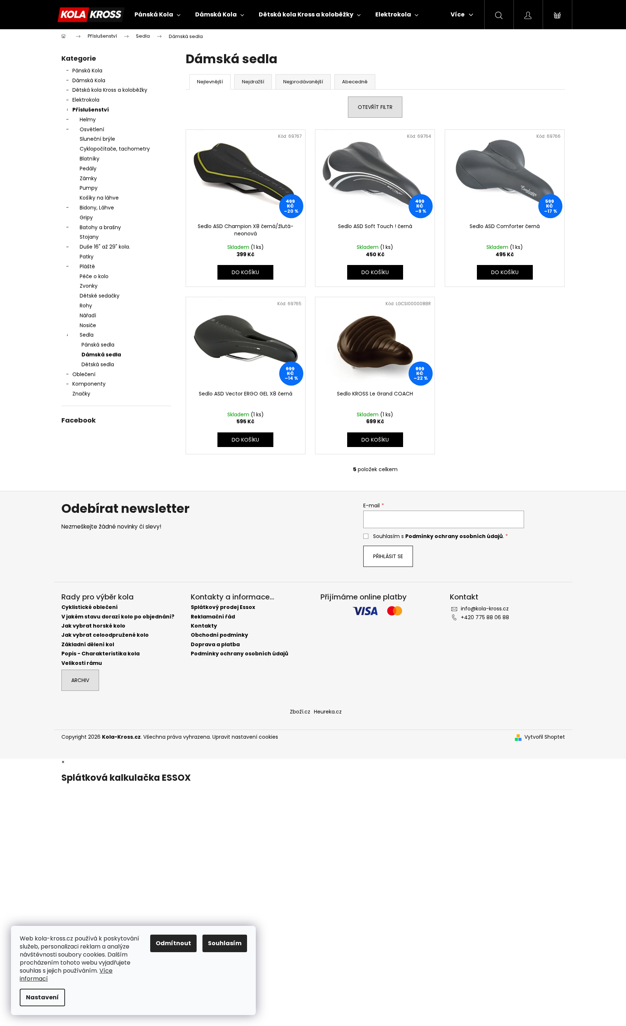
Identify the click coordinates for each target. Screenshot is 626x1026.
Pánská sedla (97, 344)
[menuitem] (157, 14)
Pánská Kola (87, 70)
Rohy (86, 305)
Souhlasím (225, 943)
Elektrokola (85, 99)
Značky (81, 393)
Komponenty (89, 383)
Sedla (87, 334)
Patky (87, 256)
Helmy (88, 119)
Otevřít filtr (375, 107)
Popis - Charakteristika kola (100, 653)
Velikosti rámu (81, 663)
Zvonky (89, 285)
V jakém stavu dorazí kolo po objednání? (117, 617)
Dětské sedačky (99, 295)
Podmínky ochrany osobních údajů (454, 536)
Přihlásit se (388, 556)
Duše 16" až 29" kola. (105, 246)
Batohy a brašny (100, 227)
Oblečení (83, 374)
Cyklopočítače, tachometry (115, 148)
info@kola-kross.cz (485, 608)
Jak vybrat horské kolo (93, 626)
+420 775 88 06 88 (485, 617)
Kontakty (204, 626)
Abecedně (355, 81)
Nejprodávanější (303, 81)
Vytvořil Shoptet (544, 737)
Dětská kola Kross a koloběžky (109, 90)
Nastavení (42, 997)
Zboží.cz (300, 711)
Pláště (87, 266)
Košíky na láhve (99, 197)
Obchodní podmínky (219, 635)
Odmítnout (173, 943)
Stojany (89, 237)
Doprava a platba (215, 644)
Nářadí (88, 315)
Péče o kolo (94, 276)
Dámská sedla (101, 354)
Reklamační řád (213, 617)
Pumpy (89, 188)
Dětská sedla (97, 364)
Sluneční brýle (97, 139)
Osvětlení (92, 129)
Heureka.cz (328, 711)
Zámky (88, 178)
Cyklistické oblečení (89, 607)
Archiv (80, 680)
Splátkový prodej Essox (223, 607)
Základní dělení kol (87, 644)
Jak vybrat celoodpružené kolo (105, 635)
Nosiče (88, 325)
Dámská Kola (88, 80)
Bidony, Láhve (97, 207)
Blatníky (89, 158)
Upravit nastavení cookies (245, 737)
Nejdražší (253, 81)
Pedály (88, 168)
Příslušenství (90, 109)
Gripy (86, 217)
